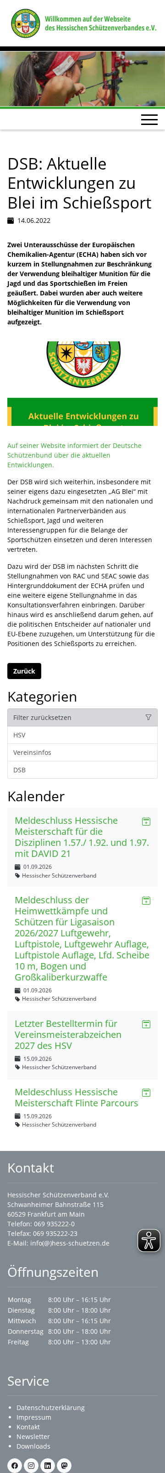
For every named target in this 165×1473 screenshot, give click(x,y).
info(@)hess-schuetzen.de (70, 1243)
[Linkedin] (47, 1465)
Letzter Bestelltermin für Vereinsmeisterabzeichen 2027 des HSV (68, 1034)
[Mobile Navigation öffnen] (149, 119)
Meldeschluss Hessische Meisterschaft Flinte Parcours (76, 1097)
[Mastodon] (64, 1465)
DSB (19, 769)
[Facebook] (14, 1465)
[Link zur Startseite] (82, 22)
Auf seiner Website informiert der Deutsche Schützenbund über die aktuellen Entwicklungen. (74, 455)
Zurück (24, 671)
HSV (19, 735)
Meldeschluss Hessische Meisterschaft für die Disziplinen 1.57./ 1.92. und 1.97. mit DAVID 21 (82, 837)
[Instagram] (31, 1465)
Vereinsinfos (32, 752)
